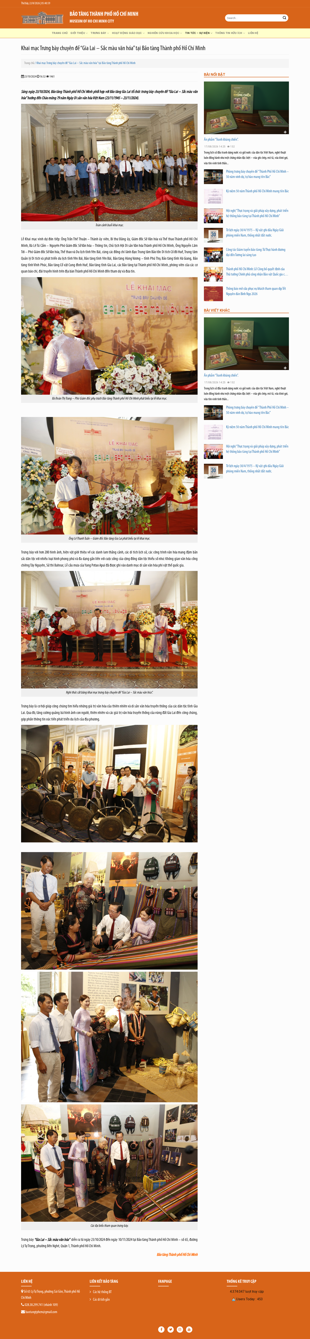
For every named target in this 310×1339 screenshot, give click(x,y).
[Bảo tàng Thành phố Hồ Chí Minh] (42, 18)
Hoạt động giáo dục (127, 33)
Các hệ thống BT (102, 1292)
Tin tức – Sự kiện (197, 33)
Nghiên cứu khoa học (163, 33)
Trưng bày (98, 33)
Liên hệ (253, 33)
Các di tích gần (101, 1300)
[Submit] (284, 17)
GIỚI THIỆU (77, 33)
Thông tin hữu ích (228, 33)
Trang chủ (59, 33)
